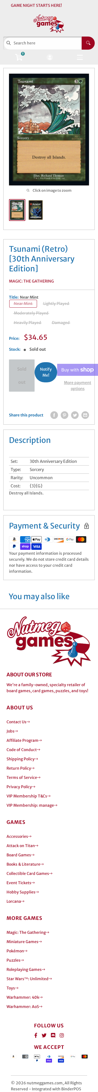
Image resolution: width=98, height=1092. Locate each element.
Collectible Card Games (28, 873)
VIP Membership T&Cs (27, 796)
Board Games (19, 855)
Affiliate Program (22, 740)
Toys (11, 988)
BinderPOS (71, 1089)
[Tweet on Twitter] (75, 415)
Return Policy (19, 768)
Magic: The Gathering (31, 281)
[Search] (88, 43)
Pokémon (15, 951)
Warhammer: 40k (23, 997)
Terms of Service (22, 777)
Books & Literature (23, 864)
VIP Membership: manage (30, 805)
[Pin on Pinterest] (64, 415)
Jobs (10, 731)
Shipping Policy (21, 759)
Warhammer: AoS (23, 1006)
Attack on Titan (21, 845)
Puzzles (13, 960)
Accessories (17, 836)
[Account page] (50, 57)
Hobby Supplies (21, 892)
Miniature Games (22, 941)
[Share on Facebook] (54, 415)
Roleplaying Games (24, 969)
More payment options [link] (77, 385)
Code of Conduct (22, 749)
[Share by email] (85, 415)
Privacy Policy (19, 786)
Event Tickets (19, 882)
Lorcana (14, 901)
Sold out (21, 375)
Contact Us (16, 721)
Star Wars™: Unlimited (27, 978)
